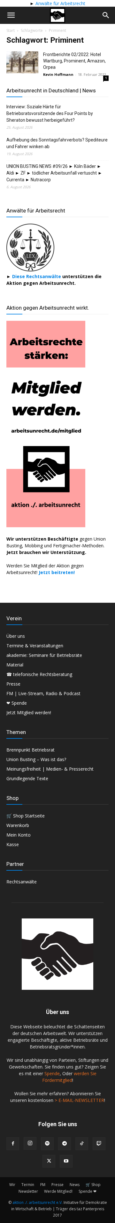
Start (10, 30)
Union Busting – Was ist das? (36, 759)
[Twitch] (99, 1143)
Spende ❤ (87, 1191)
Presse (13, 684)
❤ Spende (16, 703)
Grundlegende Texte (27, 778)
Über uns (15, 636)
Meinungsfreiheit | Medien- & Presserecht (50, 769)
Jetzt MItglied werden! (28, 712)
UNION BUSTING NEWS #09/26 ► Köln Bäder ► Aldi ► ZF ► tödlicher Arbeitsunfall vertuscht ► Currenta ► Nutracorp (54, 173)
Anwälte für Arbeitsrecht (59, 3)
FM (42, 1184)
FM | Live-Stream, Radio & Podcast (43, 693)
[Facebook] (12, 1143)
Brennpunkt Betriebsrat (30, 750)
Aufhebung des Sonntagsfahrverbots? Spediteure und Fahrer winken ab (57, 143)
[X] (48, 1161)
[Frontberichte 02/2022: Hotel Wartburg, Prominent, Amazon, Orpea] (22, 62)
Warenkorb (17, 825)
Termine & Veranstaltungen (34, 646)
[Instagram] (30, 1143)
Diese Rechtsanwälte (37, 276)
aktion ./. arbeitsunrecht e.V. (37, 1202)
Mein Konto (18, 835)
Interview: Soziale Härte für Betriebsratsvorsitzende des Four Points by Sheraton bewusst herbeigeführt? (49, 113)
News (75, 1184)
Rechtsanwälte (21, 882)
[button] (11, 15)
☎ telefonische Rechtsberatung (39, 674)
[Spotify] (47, 1143)
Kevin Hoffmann (58, 74)
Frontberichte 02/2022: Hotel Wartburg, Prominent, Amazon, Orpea (74, 61)
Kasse (12, 844)
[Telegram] (64, 1143)
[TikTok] (81, 1143)
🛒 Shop (93, 1184)
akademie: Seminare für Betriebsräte (44, 655)
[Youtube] (66, 1161)
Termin (27, 1184)
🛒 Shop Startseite (25, 816)
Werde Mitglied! (58, 1191)
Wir (12, 1184)
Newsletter (28, 1191)
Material (14, 665)
